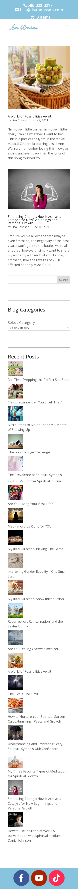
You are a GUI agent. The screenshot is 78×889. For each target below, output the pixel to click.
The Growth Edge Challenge (29, 452)
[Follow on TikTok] (57, 878)
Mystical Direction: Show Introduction (36, 599)
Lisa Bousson (20, 120)
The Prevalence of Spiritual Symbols (35, 475)
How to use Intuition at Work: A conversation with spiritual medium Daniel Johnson (34, 836)
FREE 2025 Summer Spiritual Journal (35, 481)
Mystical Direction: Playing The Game (35, 549)
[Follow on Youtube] (39, 878)
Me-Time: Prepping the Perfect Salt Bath (38, 379)
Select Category (21, 322)
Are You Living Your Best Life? (30, 504)
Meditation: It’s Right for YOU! (30, 526)
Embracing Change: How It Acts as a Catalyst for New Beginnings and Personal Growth (34, 219)
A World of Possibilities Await (29, 116)
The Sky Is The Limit (23, 694)
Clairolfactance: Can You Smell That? (35, 402)
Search (63, 280)
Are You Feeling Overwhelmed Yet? (34, 649)
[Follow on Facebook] (21, 878)
